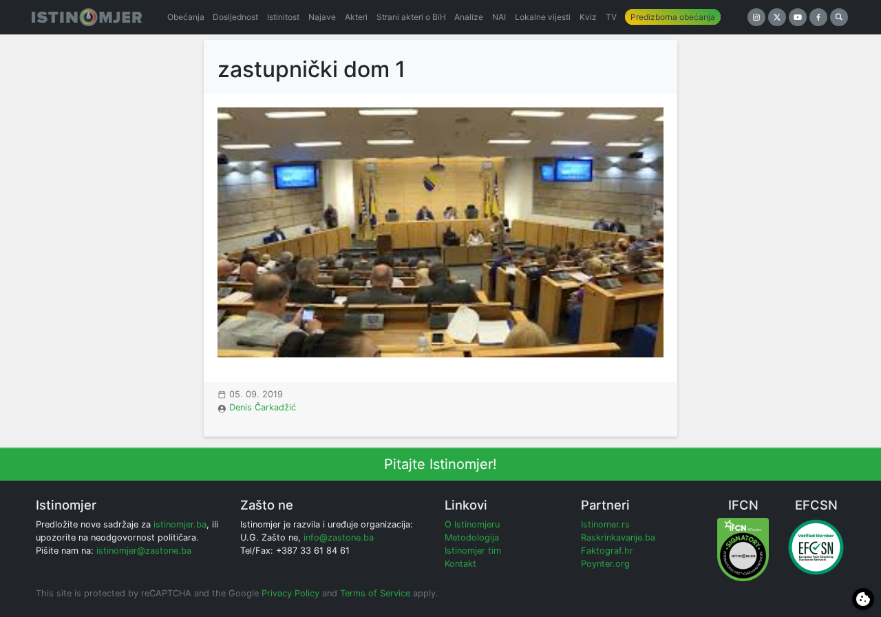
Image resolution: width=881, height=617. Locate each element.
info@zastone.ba (339, 537)
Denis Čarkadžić (262, 407)
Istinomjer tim (473, 550)
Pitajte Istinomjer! (440, 464)
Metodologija (472, 537)
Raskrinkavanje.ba (618, 537)
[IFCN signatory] (743, 549)
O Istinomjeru (472, 524)
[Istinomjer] (87, 17)
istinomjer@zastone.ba (143, 550)
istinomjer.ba (179, 524)
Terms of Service (375, 593)
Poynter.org (605, 563)
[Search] (839, 17)
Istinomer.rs (605, 524)
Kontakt (460, 563)
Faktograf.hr (607, 550)
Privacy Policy (290, 593)
